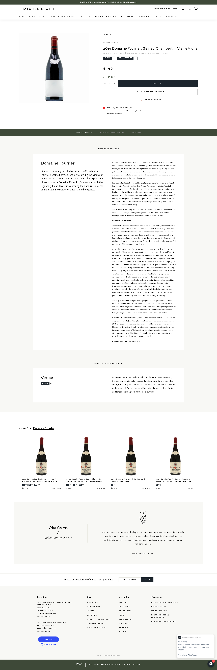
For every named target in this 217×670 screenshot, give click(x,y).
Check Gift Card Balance (98, 619)
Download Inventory (96, 627)
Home (105, 35)
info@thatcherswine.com (46, 613)
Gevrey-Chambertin (150, 53)
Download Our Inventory (165, 9)
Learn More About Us (143, 553)
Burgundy (132, 53)
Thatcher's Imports (149, 16)
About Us (171, 16)
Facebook (123, 627)
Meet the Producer (84, 132)
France (107, 53)
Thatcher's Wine (107, 656)
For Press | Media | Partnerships (160, 616)
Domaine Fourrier (111, 42)
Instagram (124, 623)
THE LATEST (127, 16)
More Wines (136, 132)
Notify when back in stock (150, 91)
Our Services (125, 611)
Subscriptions (93, 607)
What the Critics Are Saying (112, 132)
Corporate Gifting (95, 623)
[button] (48, 639)
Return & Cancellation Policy (165, 602)
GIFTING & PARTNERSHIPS (102, 16)
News (121, 615)
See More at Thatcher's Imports (126, 341)
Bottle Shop (92, 602)
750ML (165, 53)
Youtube (123, 632)
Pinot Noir (119, 53)
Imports (90, 611)
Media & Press (125, 619)
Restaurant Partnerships (163, 621)
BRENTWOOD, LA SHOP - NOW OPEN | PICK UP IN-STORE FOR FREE (108, 2)
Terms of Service (159, 611)
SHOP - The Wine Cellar (32, 16)
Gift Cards (92, 615)
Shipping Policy (158, 607)
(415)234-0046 (43, 616)
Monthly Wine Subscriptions (67, 16)
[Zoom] (54, 68)
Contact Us (124, 607)
